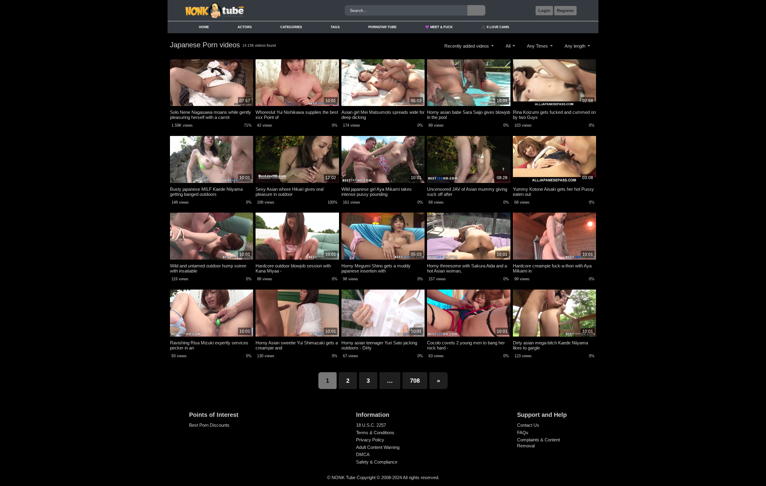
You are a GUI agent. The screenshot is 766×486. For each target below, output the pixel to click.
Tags (335, 27)
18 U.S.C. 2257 (371, 425)
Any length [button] (575, 46)
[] (476, 10)
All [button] (509, 46)
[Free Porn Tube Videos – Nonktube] (234, 10)
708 (415, 380)
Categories (291, 27)
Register (565, 10)
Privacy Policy (370, 439)
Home (204, 27)
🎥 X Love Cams (495, 27)
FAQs (522, 432)
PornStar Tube (382, 27)
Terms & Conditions (375, 432)
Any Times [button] (538, 46)
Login (544, 10)
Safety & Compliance (376, 461)
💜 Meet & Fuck (439, 27)
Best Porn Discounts (209, 425)
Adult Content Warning (377, 447)
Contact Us (528, 425)
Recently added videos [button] (467, 46)
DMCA (363, 454)
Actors (245, 27)
